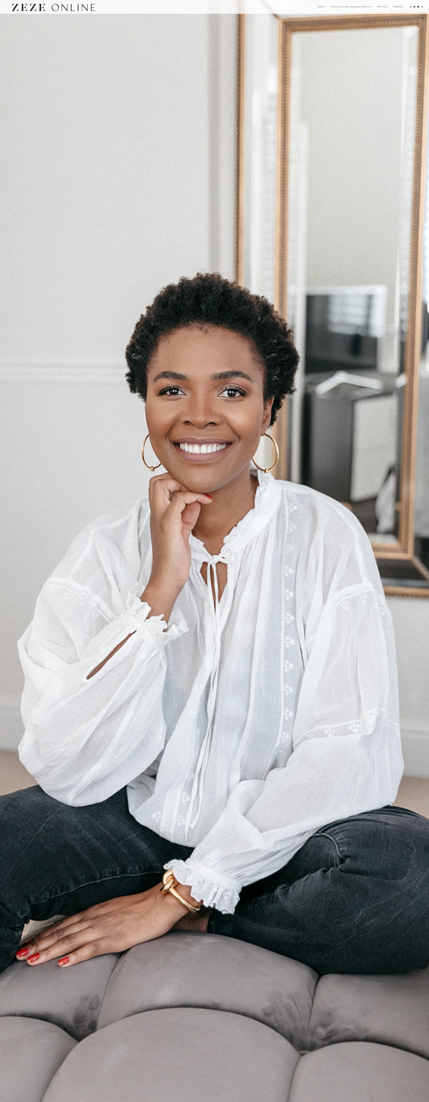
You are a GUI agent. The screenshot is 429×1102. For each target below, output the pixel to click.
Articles (382, 7)
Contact (398, 7)
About (321, 7)
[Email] (418, 7)
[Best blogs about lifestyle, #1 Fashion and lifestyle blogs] (53, 7)
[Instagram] (411, 7)
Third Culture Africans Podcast (351, 7)
